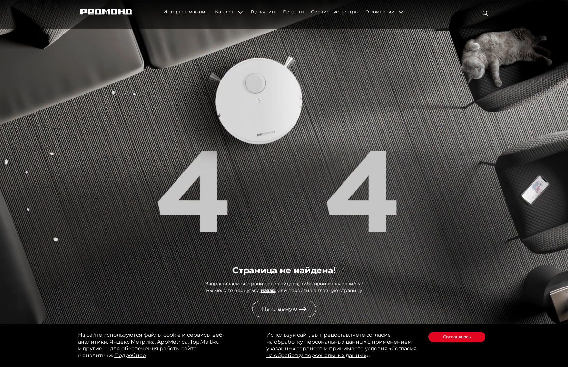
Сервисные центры (335, 12)
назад (268, 290)
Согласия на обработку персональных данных (341, 351)
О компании (380, 12)
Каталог (225, 12)
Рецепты (293, 12)
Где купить (263, 12)
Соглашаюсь (457, 336)
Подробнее (130, 355)
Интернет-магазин (185, 12)
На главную (280, 308)
